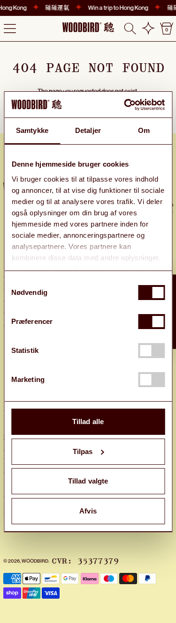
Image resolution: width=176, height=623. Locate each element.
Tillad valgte (88, 481)
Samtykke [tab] (32, 130)
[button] (130, 28)
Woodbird (35, 561)
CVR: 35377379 (85, 561)
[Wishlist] (148, 28)
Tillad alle (88, 421)
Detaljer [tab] (88, 130)
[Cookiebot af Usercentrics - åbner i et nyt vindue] (125, 105)
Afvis (88, 511)
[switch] (151, 321)
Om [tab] (144, 130)
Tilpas (83, 451)
